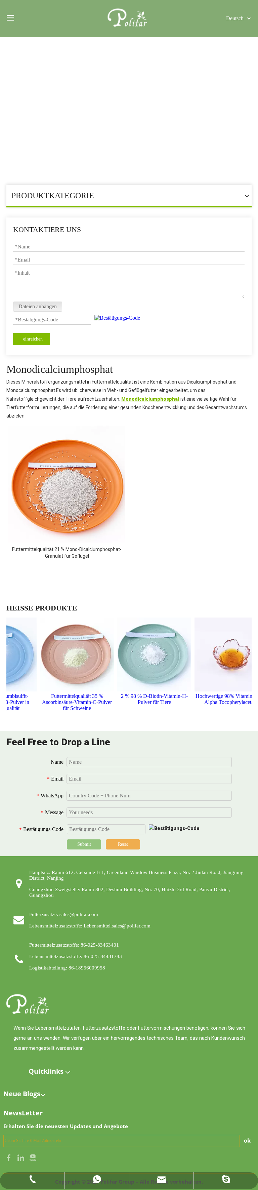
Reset (123, 844)
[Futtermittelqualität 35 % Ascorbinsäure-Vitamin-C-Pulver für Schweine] (72, 654)
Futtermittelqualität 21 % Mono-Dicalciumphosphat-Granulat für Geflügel (67, 553)
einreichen (33, 339)
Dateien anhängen (37, 306)
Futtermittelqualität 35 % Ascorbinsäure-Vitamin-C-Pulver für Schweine (72, 702)
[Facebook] (9, 1157)
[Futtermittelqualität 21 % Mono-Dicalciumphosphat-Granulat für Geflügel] (66, 484)
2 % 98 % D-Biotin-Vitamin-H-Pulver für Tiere (149, 699)
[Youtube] (33, 1157)
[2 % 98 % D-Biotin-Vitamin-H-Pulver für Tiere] (149, 654)
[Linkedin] (21, 1157)
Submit (84, 844)
